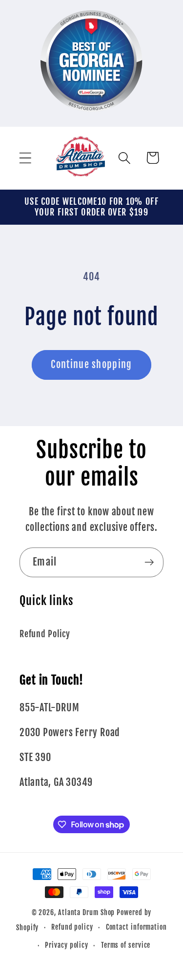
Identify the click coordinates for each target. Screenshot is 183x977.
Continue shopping (91, 364)
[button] (25, 158)
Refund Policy (45, 634)
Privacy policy (66, 945)
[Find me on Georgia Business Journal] (91, 119)
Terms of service (126, 945)
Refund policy (72, 927)
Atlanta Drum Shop (86, 912)
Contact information (136, 927)
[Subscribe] (149, 562)
